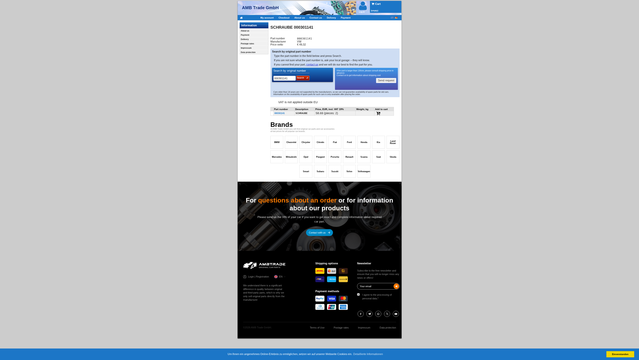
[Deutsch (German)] (396, 17)
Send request (386, 80)
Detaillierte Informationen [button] (368, 354)
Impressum (246, 48)
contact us (312, 64)
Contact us (316, 17)
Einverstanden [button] (620, 354)
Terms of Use (317, 327)
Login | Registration (258, 276)
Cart (377, 4)
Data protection (248, 52)
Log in (362, 12)
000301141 (279, 113)
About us (299, 17)
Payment (346, 17)
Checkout (284, 17)
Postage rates (247, 43)
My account (267, 17)
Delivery (331, 17)
